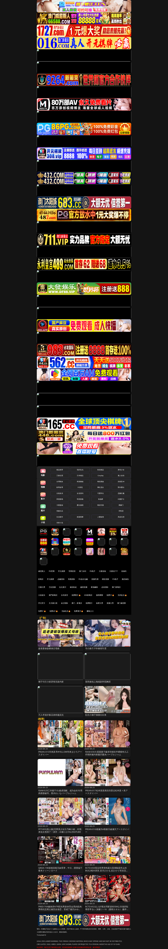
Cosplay (101, 475)
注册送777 (113, 571)
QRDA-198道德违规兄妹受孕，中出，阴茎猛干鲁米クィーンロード (60, 869)
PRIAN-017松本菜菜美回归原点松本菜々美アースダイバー (106, 792)
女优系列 (80, 493)
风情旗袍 (59, 499)
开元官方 (41, 603)
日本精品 (80, 475)
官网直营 (72, 571)
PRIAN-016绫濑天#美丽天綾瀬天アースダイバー (107, 830)
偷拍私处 (73, 587)
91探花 (80, 487)
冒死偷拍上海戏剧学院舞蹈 (98, 681)
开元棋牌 (61, 571)
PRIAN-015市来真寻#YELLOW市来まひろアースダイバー (60, 753)
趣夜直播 (83, 587)
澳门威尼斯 (121, 603)
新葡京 (40, 579)
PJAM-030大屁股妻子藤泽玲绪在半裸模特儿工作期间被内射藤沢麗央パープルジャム (107, 753)
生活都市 (59, 517)
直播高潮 (94, 579)
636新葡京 (88, 595)
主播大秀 (41, 587)
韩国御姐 (80, 481)
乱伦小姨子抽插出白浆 (95, 714)
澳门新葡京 (116, 587)
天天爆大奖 (53, 603)
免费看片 (89, 603)
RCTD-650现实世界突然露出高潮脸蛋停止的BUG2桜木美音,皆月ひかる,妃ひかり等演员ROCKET (106, 870)
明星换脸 (80, 499)
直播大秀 (110, 603)
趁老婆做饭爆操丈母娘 (49, 648)
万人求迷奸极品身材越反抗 (51, 714)
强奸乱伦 (80, 470)
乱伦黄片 (62, 587)
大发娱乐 (41, 595)
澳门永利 (82, 571)
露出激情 (80, 505)
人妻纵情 (100, 517)
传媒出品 (59, 511)
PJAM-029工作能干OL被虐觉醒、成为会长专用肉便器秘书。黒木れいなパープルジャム (60, 792)
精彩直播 (105, 579)
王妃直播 (52, 587)
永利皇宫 (64, 595)
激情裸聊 (99, 595)
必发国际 (104, 587)
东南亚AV (121, 481)
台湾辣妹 (59, 481)
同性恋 (121, 511)
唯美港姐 (100, 481)
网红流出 (100, 487)
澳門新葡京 (53, 595)
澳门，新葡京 (77, 603)
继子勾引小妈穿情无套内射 (51, 681)
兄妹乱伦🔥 (66, 611)
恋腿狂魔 (121, 493)
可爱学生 (100, 493)
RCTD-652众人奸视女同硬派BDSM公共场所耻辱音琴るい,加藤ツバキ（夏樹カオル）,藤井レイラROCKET (107, 909)
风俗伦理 (121, 517)
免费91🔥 (42, 611)
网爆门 (121, 505)
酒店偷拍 (125, 579)
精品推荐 (59, 470)
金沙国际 (64, 603)
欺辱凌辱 (59, 487)
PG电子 (92, 571)
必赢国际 (61, 579)
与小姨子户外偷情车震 (95, 648)
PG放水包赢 (83, 579)
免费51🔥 (110, 595)
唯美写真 (100, 505)
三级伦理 (59, 475)
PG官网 (52, 571)
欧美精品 (100, 470)
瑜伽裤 (100, 499)
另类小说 (59, 523)
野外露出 (121, 487)
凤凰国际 (71, 579)
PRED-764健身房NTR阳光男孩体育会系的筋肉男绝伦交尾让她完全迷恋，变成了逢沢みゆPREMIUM (60, 909)
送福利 (123, 571)
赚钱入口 (90, 611)
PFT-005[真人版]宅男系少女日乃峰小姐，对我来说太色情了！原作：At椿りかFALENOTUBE (59, 830)
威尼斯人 (41, 571)
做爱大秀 (99, 603)
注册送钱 (102, 571)
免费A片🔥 (53, 611)
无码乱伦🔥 (122, 595)
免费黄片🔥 (78, 611)
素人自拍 (121, 475)
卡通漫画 (59, 505)
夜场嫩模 (94, 587)
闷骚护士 (121, 499)
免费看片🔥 (76, 595)
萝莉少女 (121, 470)
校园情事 (80, 517)
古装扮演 (59, 493)
